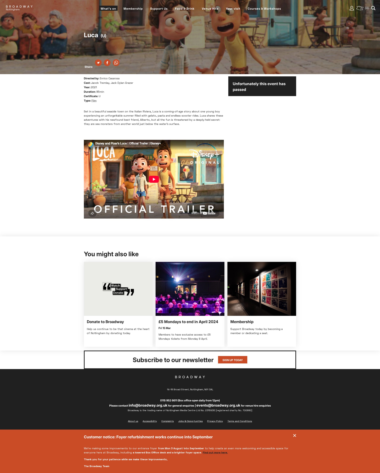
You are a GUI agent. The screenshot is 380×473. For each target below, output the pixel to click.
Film (93, 101)
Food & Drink (184, 9)
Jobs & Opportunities (190, 421)
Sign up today (233, 360)
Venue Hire (210, 9)
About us (133, 421)
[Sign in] (352, 8)
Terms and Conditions (239, 421)
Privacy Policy (215, 421)
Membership (133, 9)
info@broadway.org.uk (148, 405)
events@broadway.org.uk (218, 405)
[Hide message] (294, 436)
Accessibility (150, 421)
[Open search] (373, 8)
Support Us (159, 9)
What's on (108, 9)
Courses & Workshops (264, 9)
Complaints (167, 421)
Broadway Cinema (190, 382)
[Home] (19, 8)
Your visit (233, 9)
